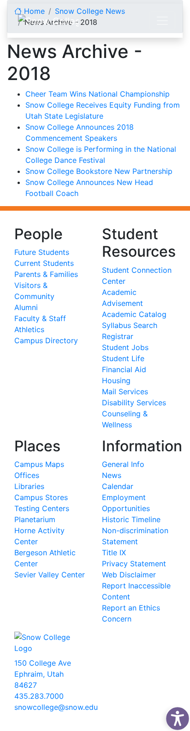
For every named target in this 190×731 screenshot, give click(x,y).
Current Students (44, 263)
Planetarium (34, 519)
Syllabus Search (129, 325)
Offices (26, 475)
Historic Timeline (131, 519)
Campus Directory (46, 340)
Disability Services (134, 402)
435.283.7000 (39, 696)
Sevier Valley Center (49, 574)
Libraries (29, 486)
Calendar (117, 486)
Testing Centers (41, 508)
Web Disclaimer (129, 574)
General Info (123, 464)
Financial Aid (124, 369)
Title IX (114, 552)
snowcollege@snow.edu (56, 707)
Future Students (41, 252)
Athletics (29, 329)
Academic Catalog (134, 314)
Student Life (123, 358)
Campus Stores (41, 497)
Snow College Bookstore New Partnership (98, 171)
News (111, 475)
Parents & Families (46, 274)
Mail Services (125, 391)
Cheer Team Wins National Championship (97, 93)
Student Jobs (125, 347)
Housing (116, 380)
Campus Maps (39, 464)
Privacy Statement (134, 563)
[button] (175, 716)
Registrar (117, 336)
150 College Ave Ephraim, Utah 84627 (42, 674)
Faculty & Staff (40, 318)
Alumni (26, 307)
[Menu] (162, 21)
